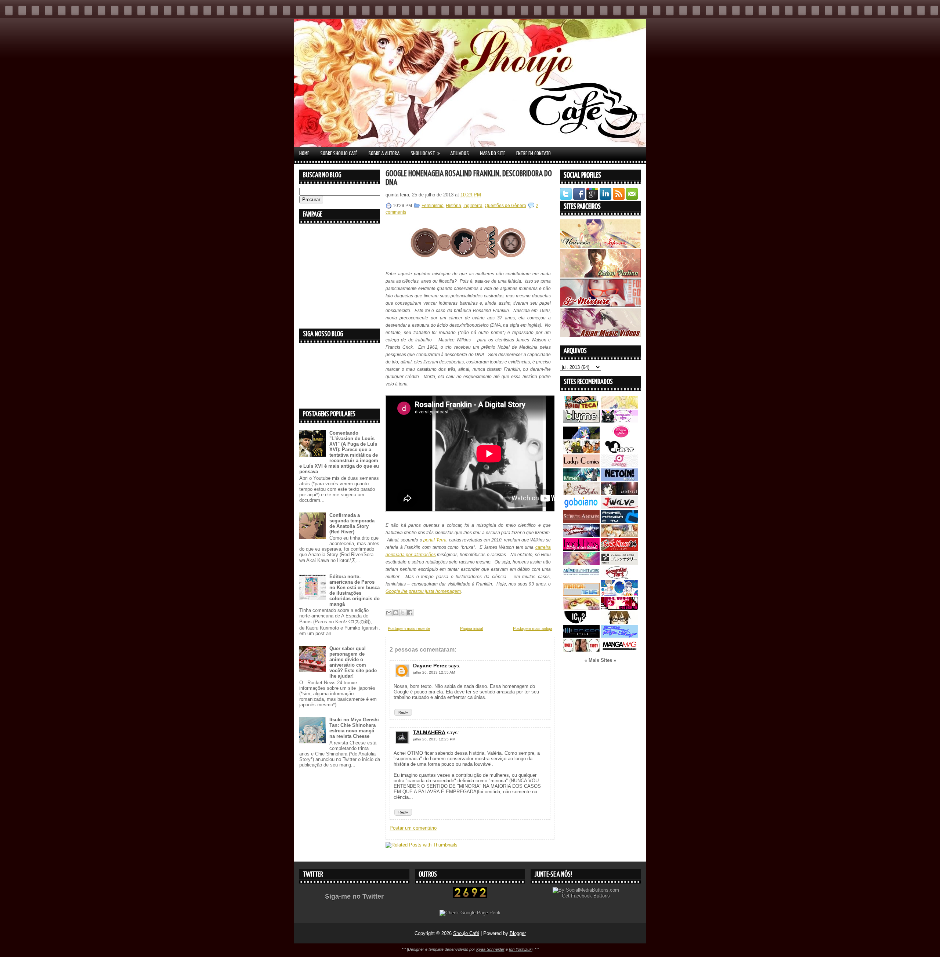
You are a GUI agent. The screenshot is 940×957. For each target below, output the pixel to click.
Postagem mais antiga (532, 628)
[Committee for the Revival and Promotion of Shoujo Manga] (619, 636)
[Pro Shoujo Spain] (619, 608)
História (453, 205)
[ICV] (581, 622)
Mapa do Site (492, 153)
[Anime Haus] (619, 493)
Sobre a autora (384, 153)
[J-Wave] (619, 507)
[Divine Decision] (619, 535)
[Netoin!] (619, 479)
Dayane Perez (430, 665)
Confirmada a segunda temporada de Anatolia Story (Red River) (352, 523)
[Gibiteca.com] (581, 407)
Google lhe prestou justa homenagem (423, 591)
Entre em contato (533, 153)
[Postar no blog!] (396, 612)
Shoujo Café (466, 933)
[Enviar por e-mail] (389, 612)
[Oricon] (581, 636)
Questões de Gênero (505, 205)
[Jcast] (619, 451)
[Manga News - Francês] (581, 594)
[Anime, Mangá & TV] (619, 521)
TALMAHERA (429, 732)
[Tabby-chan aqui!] (619, 421)
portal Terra (434, 540)
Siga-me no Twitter (354, 896)
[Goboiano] (581, 507)
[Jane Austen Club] (581, 493)
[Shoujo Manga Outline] (581, 608)
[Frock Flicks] (581, 549)
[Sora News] (619, 549)
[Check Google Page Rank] (470, 913)
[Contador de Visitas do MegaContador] (470, 896)
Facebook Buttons (590, 896)
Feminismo (433, 205)
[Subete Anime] (581, 521)
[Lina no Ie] (619, 407)
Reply (403, 712)
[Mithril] (581, 479)
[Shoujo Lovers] (619, 594)
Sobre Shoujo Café (338, 153)
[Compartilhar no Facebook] (409, 612)
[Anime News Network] (581, 577)
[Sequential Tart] (619, 577)
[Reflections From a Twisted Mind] (581, 451)
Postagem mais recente (409, 628)
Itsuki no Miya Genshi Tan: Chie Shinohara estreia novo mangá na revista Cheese (354, 728)
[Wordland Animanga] (581, 535)
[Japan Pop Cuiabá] (619, 465)
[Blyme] (581, 421)
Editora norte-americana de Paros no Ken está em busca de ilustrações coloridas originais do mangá (354, 590)
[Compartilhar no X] (402, 612)
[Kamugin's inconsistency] (581, 563)
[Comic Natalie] (619, 563)
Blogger (518, 933)
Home (304, 153)
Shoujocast (425, 153)
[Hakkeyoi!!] (619, 622)
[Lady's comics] (581, 465)
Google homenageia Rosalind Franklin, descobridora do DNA (469, 178)
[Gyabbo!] (581, 438)
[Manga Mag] (619, 650)
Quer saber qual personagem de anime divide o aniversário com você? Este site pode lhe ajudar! (353, 662)
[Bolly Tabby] (581, 650)
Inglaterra (472, 205)
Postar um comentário (413, 828)
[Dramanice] (619, 438)
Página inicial (471, 628)
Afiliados (459, 153)
